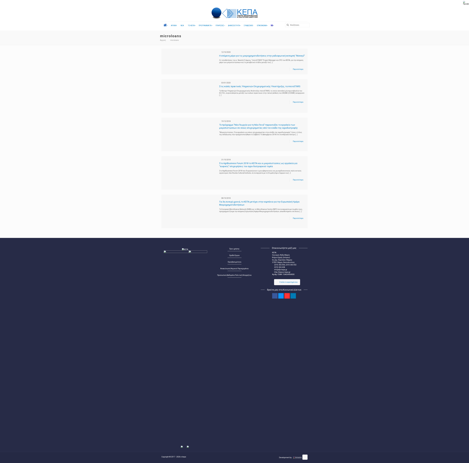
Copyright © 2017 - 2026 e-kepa (173, 457)
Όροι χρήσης (234, 249)
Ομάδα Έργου (234, 255)
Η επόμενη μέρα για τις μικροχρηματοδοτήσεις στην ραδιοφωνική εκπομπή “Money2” (262, 55)
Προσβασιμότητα (234, 262)
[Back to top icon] (305, 457)
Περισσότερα (298, 69)
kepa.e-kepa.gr (284, 272)
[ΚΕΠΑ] (240, 13)
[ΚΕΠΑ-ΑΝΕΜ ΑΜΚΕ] (217, 13)
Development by (285, 457)
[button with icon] (275, 296)
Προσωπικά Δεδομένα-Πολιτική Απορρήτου (234, 275)
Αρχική (163, 40)
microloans (174, 40)
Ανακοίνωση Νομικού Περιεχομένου (234, 269)
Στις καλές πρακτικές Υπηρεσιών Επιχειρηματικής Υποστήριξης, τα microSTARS (259, 86)
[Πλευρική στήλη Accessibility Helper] (466, 3)
